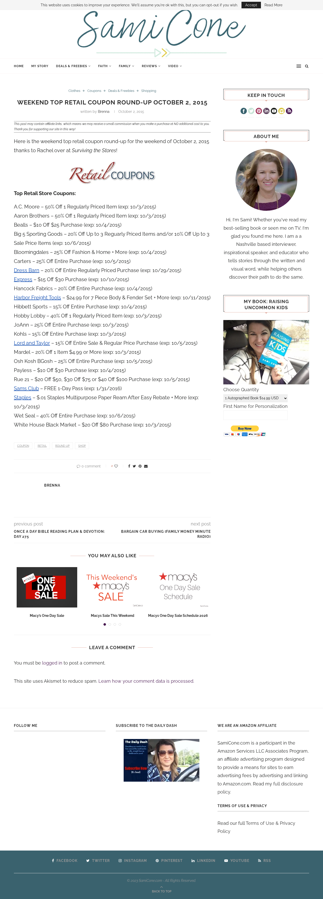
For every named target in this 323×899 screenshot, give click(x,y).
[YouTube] (274, 112)
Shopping (148, 91)
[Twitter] (251, 112)
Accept (251, 5)
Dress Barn (26, 270)
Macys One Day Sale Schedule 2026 (178, 616)
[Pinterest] (259, 112)
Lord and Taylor (32, 343)
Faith (103, 66)
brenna (104, 112)
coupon (23, 445)
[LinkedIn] (266, 112)
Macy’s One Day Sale (47, 616)
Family (125, 66)
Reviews (149, 66)
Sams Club (26, 388)
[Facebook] (243, 112)
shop (82, 445)
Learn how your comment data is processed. (146, 681)
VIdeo (173, 66)
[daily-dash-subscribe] (161, 760)
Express (23, 279)
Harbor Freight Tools (37, 298)
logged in (52, 663)
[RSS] (289, 112)
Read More (273, 5)
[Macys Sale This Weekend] (112, 587)
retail (42, 445)
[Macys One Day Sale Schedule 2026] (178, 587)
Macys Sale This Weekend (112, 616)
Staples (22, 397)
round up (62, 445)
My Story (39, 66)
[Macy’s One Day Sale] (47, 587)
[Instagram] (281, 112)
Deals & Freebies (71, 66)
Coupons (94, 91)
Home (19, 66)
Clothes (74, 91)
